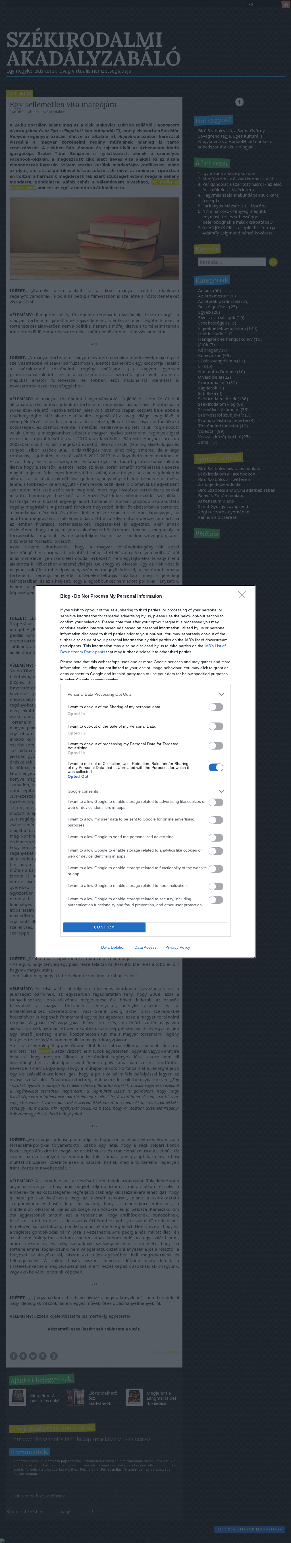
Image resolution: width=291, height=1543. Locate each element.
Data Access (145, 947)
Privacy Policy (177, 947)
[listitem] (145, 694)
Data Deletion (113, 947)
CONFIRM (104, 927)
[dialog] (145, 771)
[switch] (216, 707)
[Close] (243, 596)
